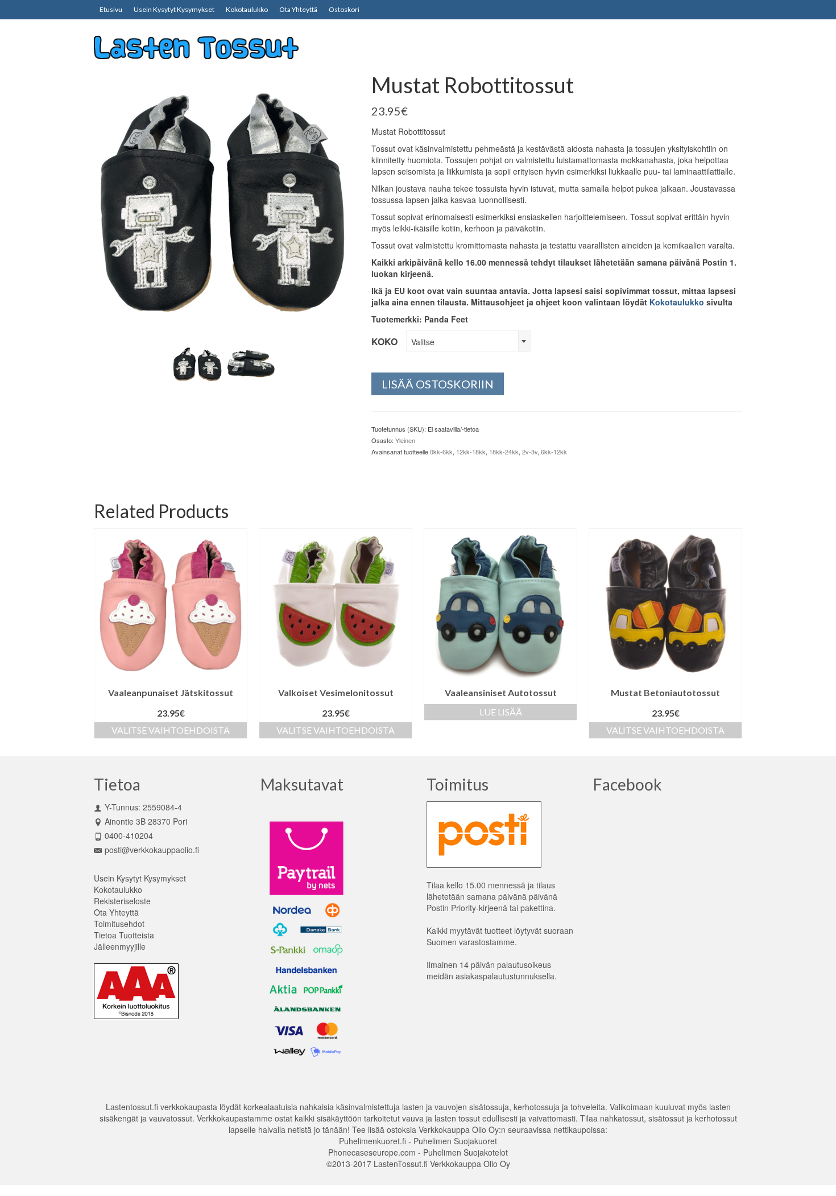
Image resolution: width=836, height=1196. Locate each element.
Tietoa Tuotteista (124, 935)
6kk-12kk (554, 451)
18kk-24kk (504, 451)
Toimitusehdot (119, 923)
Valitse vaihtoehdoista (177, 730)
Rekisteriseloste (122, 901)
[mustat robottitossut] (224, 201)
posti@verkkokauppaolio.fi (152, 849)
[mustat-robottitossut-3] (250, 362)
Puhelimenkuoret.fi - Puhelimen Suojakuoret (418, 1141)
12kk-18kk (471, 451)
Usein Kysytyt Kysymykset (140, 878)
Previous (104, 633)
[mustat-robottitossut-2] (197, 362)
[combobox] (468, 341)
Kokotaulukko (676, 302)
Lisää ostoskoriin (438, 384)
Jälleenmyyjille (120, 946)
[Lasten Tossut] (196, 46)
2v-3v (529, 451)
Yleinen (405, 440)
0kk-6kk (441, 451)
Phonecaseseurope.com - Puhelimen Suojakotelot (418, 1152)
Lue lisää (342, 711)
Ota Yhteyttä (116, 912)
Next (732, 633)
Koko (384, 341)
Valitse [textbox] (422, 341)
